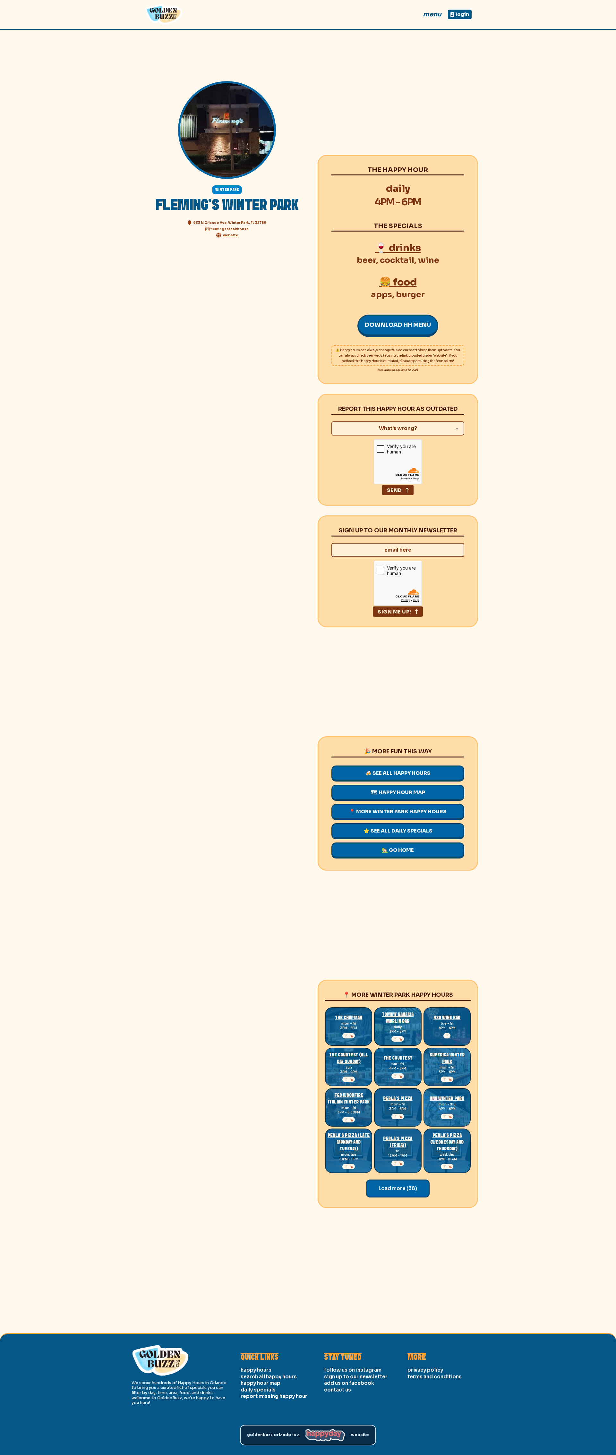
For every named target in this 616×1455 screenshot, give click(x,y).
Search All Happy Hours (269, 1377)
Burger (410, 295)
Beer (366, 260)
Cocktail (397, 260)
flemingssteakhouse (229, 229)
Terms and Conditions (434, 1377)
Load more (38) (398, 1188)
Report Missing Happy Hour (274, 1396)
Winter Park (227, 190)
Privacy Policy (425, 1370)
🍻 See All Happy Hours (398, 773)
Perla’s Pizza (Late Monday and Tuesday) (349, 1142)
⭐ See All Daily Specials (398, 831)
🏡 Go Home (398, 850)
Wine (428, 260)
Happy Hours (256, 1370)
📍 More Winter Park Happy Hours (398, 811)
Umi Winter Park (447, 1098)
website (230, 235)
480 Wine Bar (446, 1018)
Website (360, 1434)
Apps (381, 295)
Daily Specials (258, 1390)
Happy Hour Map (260, 1383)
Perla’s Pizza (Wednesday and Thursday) (447, 1142)
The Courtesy (397, 1058)
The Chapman (348, 1018)
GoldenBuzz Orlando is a (273, 1434)
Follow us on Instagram (352, 1370)
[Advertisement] (398, 100)
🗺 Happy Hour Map (398, 792)
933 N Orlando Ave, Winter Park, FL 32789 (229, 223)
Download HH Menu (398, 324)
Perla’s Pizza (397, 1098)
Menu (432, 14)
